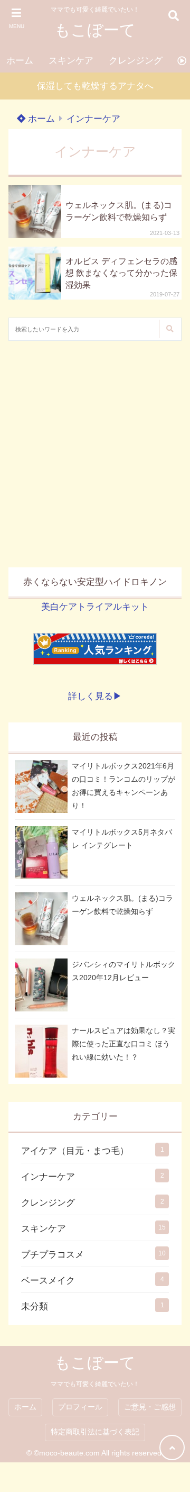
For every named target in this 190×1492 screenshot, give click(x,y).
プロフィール (80, 1407)
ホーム (19, 61)
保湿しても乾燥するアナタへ (95, 86)
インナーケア (93, 119)
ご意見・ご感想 (150, 1407)
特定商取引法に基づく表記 (95, 1432)
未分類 (34, 1306)
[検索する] (169, 329)
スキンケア (71, 61)
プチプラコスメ (52, 1255)
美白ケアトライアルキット (95, 607)
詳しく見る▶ (95, 696)
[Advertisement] (95, 454)
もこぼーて (95, 30)
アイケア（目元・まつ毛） (75, 1151)
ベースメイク (48, 1281)
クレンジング (136, 61)
